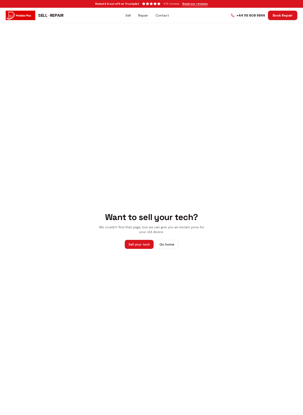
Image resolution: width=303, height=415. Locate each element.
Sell (128, 15)
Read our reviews (195, 4)
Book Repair (283, 15)
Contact (162, 15)
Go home (167, 244)
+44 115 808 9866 (250, 15)
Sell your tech (139, 244)
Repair (143, 15)
